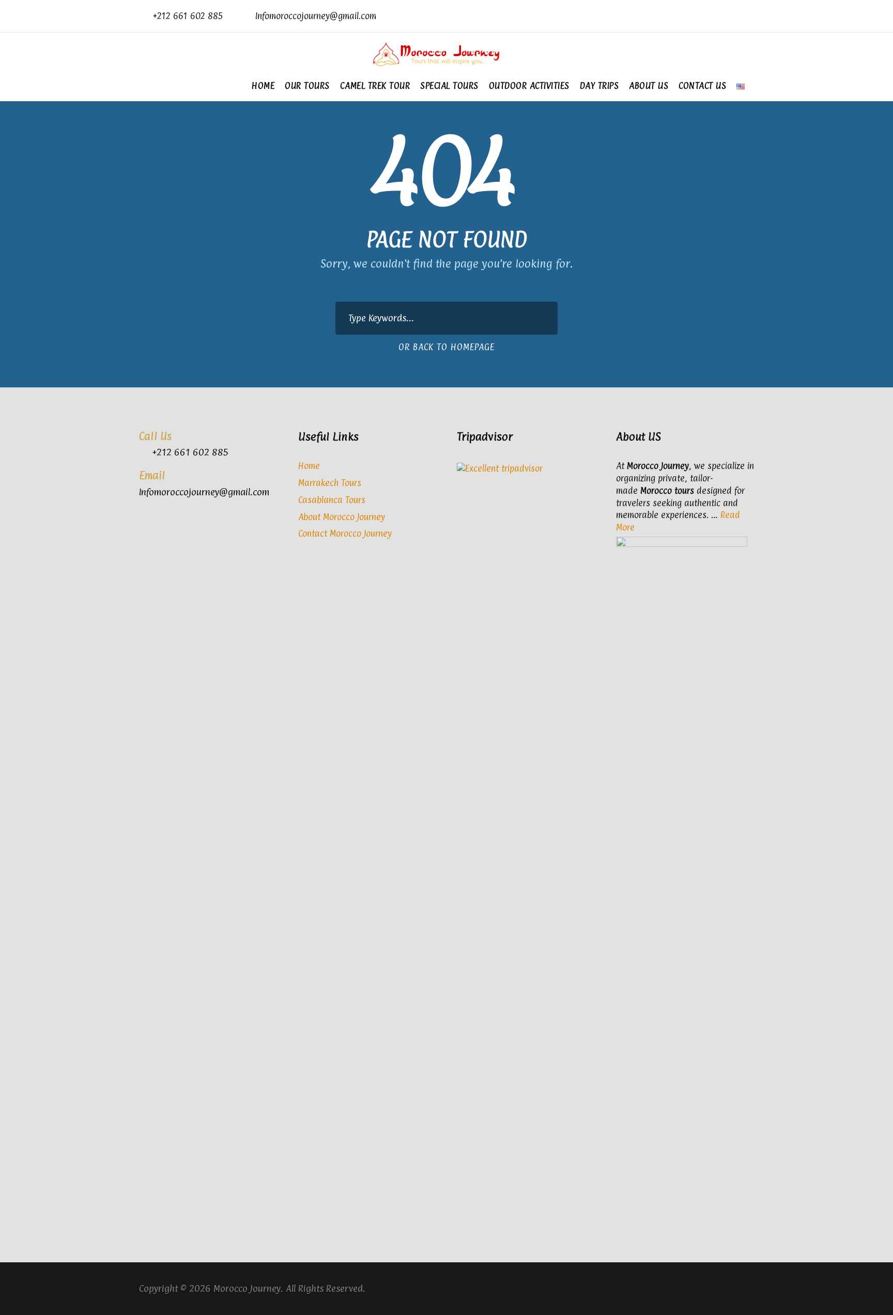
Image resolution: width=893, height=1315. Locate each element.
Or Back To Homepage (446, 347)
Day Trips (599, 86)
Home (263, 86)
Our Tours (307, 86)
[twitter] (734, 16)
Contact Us (702, 86)
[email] (701, 16)
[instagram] (751, 16)
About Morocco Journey (341, 517)
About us (648, 86)
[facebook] (718, 16)
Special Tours (449, 86)
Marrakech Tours (329, 483)
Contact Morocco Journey (345, 533)
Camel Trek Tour (375, 86)
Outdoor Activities (529, 86)
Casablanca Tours (331, 500)
